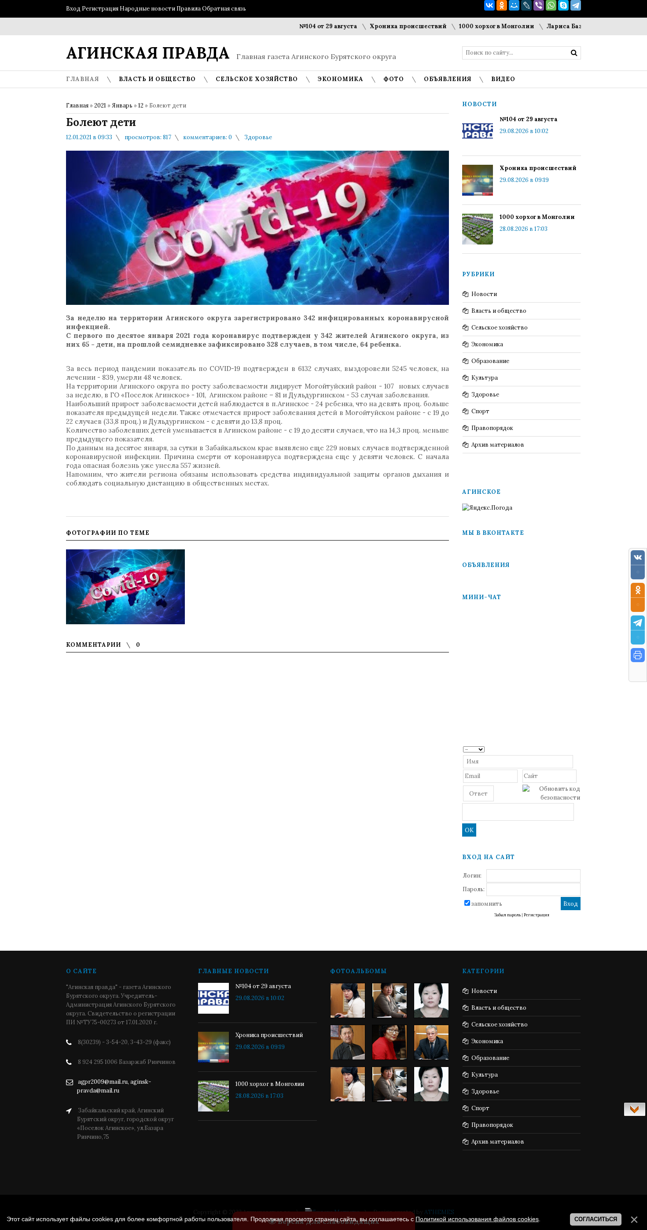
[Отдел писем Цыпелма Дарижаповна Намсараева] (431, 1000)
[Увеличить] (125, 586)
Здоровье (258, 137)
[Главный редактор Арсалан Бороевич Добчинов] (431, 1042)
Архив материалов (497, 444)
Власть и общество (498, 311)
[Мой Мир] (514, 5)
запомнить (486, 904)
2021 (100, 105)
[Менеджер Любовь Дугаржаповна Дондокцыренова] (389, 1000)
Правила (188, 8)
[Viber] (538, 5)
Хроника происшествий (373, 26)
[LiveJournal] (526, 5)
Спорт (480, 411)
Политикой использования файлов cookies (477, 1219)
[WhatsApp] (551, 5)
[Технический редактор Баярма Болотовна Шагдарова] (347, 1000)
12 (140, 105)
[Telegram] (575, 5)
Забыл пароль (507, 915)
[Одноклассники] (501, 5)
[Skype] (563, 5)
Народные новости (147, 8)
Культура (484, 378)
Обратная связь (224, 8)
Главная (77, 105)
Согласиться (595, 1219)
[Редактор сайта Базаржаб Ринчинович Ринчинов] (347, 1042)
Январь (122, 105)
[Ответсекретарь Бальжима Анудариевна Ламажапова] (389, 1042)
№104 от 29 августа (294, 26)
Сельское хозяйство (499, 327)
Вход (73, 8)
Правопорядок (492, 428)
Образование (490, 361)
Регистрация (100, 8)
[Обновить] (577, 748)
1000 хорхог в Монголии (462, 26)
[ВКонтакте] (489, 5)
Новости (484, 294)
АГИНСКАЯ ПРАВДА (148, 53)
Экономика (487, 344)
